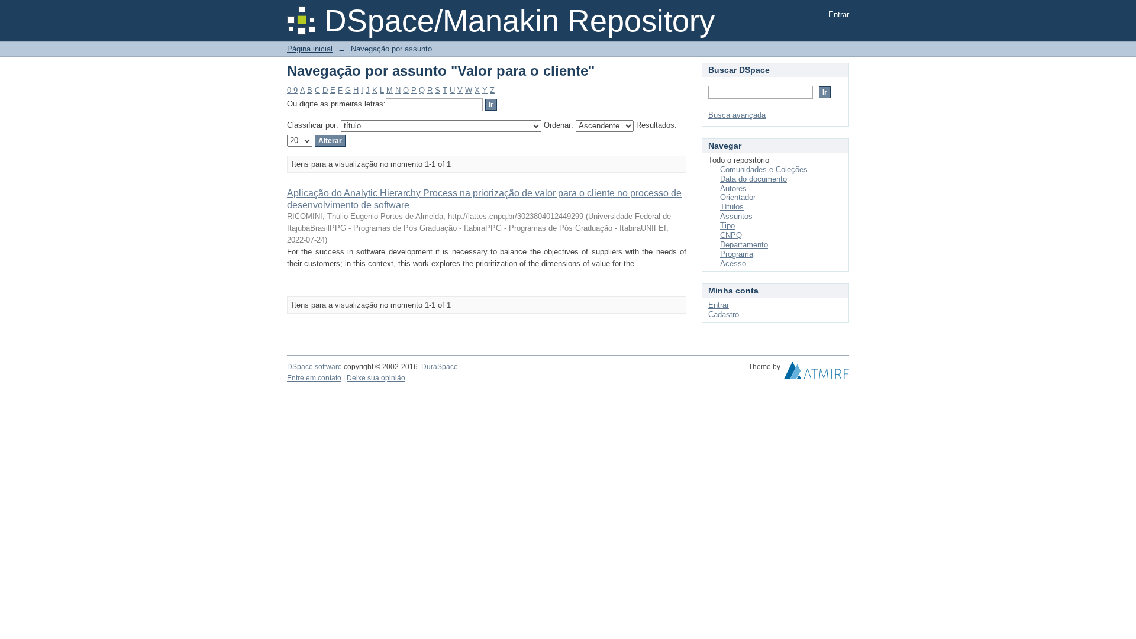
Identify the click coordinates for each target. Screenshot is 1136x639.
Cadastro (723, 314)
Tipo (727, 225)
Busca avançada (737, 115)
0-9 (292, 90)
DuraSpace (439, 367)
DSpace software (314, 367)
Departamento (744, 244)
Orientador (738, 197)
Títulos (732, 206)
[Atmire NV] (816, 373)
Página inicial (310, 48)
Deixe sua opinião (376, 378)
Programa (736, 254)
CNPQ (731, 235)
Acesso (733, 263)
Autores (733, 188)
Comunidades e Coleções (764, 169)
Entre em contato (314, 378)
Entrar (838, 14)
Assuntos (736, 216)
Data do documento (753, 179)
